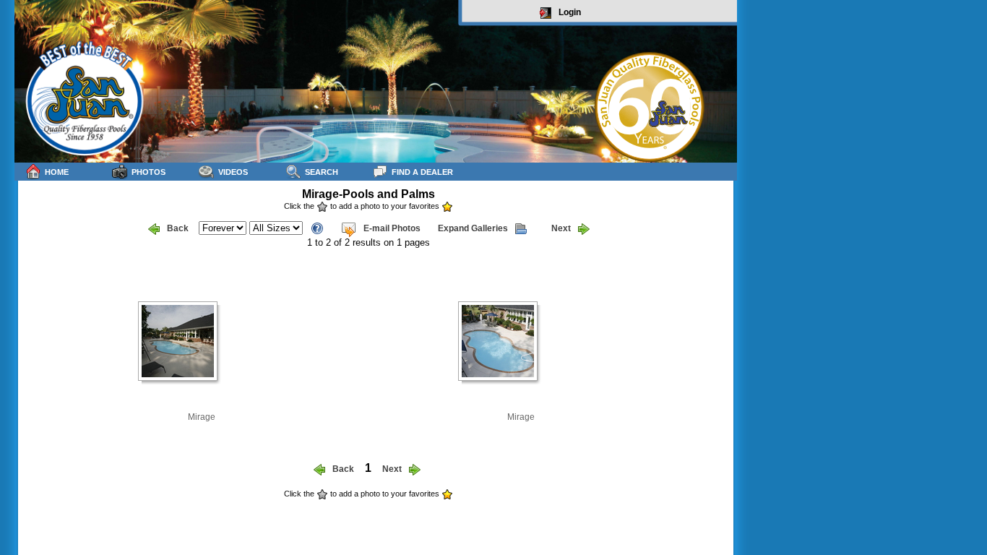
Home (57, 172)
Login (570, 12)
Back (178, 228)
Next (561, 228)
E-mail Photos (392, 228)
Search (321, 172)
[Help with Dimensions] (317, 227)
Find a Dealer (422, 172)
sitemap (720, 503)
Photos (148, 172)
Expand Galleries (473, 228)
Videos (233, 172)
